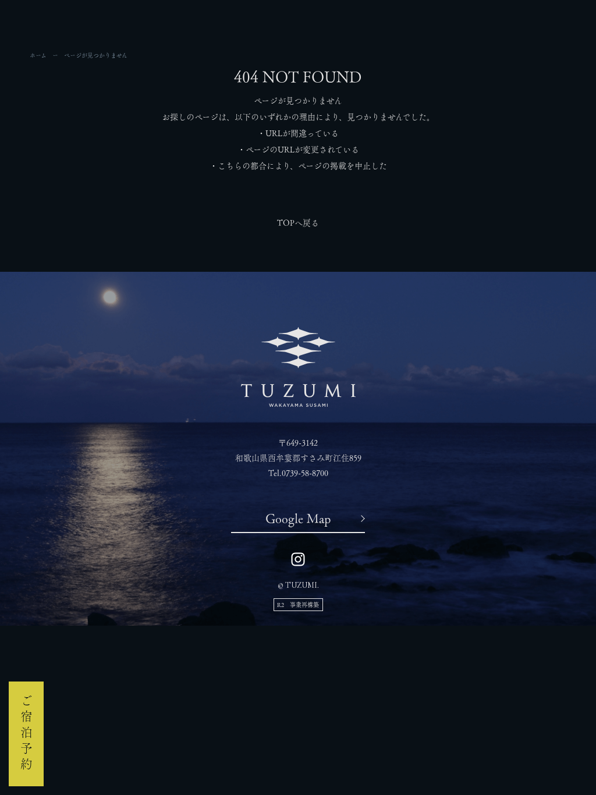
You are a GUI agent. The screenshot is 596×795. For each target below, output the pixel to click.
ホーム (38, 55)
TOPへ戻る (298, 223)
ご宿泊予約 (26, 734)
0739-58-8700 (305, 473)
